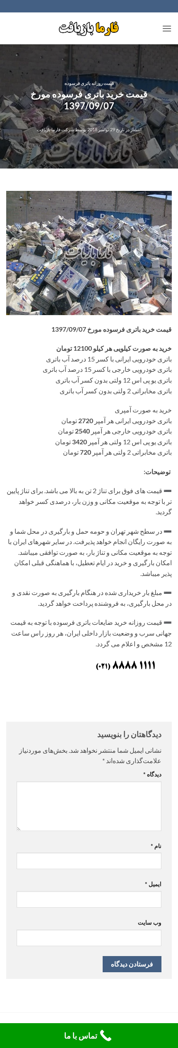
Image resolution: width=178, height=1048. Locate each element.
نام (156, 845)
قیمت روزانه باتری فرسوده (89, 83)
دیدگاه (152, 774)
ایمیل (153, 883)
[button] (167, 28)
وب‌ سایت (149, 922)
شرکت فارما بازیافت (55, 129)
